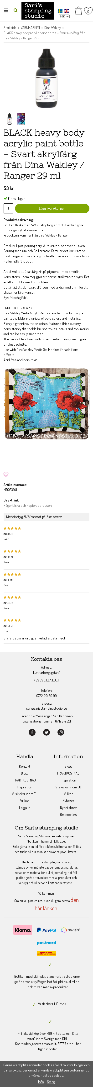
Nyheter (68, 800)
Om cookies (68, 814)
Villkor (24, 800)
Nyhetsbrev (68, 807)
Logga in (24, 807)
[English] (67, 10)
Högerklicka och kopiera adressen (28, 505)
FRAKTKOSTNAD (25, 780)
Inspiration (24, 787)
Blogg (24, 773)
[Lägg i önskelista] (6, 474)
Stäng (51, 1081)
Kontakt (24, 766)
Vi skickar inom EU (24, 794)
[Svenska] (61, 10)
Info (41, 1081)
